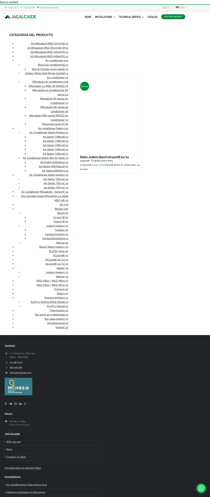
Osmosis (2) (61, 289)
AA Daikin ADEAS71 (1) (55, 170)
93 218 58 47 (13, 7)
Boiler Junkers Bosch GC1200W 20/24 (104, 157)
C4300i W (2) (60, 217)
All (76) (64, 204)
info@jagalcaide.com (49, 7)
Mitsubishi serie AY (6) (55, 124)
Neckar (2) (62, 242)
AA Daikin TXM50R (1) (55, 153)
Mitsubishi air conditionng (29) (50, 81)
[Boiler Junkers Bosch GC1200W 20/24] (114, 150)
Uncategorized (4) (57, 323)
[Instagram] (15, 403)
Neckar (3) (62, 276)
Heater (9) (62, 268)
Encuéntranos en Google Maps (23, 468)
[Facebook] (6, 403)
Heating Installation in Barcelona (25, 492)
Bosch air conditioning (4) (53, 64)
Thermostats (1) (59, 310)
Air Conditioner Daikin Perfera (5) (49, 132)
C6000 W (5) (60, 221)
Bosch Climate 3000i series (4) (50, 69)
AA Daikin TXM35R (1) (55, 145)
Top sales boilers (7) (56, 319)
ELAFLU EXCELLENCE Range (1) (49, 302)
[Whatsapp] (25, 403)
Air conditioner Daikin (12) (53, 128)
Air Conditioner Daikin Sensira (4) (48, 174)
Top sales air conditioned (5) (51, 314)
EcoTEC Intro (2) (58, 251)
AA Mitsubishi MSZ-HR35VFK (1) (49, 52)
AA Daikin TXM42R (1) (55, 149)
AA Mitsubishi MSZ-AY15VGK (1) (49, 43)
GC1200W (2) (60, 255)
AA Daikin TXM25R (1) (55, 141)
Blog (9, 449)
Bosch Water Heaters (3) (53, 246)
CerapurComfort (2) (56, 234)
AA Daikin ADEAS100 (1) (54, 162)
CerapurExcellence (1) (55, 238)
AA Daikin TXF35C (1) (56, 187)
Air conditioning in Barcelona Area (26, 484)
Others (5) (62, 293)
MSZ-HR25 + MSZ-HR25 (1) (52, 280)
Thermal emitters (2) (56, 297)
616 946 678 (29, 7)
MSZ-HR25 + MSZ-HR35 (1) (52, 285)
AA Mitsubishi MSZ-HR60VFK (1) (49, 56)
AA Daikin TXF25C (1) (56, 183)
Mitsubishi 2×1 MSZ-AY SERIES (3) (48, 86)
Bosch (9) (62, 213)
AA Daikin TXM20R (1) (55, 136)
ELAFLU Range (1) (57, 306)
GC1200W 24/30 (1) (56, 263)
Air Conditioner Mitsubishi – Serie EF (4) (44, 191)
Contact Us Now (16, 456)
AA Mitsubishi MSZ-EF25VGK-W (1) (47, 47)
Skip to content (9, 2)
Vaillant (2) (61, 327)
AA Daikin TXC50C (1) (55, 179)
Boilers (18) (61, 208)
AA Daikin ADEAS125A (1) (53, 166)
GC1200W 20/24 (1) (56, 259)
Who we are (13, 441)
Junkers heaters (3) (57, 272)
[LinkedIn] (20, 403)
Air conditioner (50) (56, 60)
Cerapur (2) (61, 230)
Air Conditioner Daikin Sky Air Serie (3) (45, 158)
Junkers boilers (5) (57, 225)
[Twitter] (11, 403)
